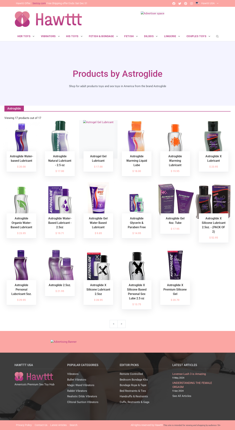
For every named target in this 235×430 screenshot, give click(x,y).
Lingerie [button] (170, 36)
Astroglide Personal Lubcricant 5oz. (21, 289)
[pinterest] (186, 3)
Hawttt (159, 425)
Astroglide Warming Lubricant (175, 161)
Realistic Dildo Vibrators (82, 396)
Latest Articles (58, 425)
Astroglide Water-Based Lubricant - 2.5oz (59, 223)
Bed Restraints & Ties (133, 391)
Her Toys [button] (24, 36)
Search (73, 425)
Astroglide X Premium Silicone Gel (175, 289)
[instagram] (191, 3)
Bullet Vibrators (76, 379)
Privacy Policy (24, 425)
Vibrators (73, 374)
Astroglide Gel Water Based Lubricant (98, 223)
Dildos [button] (149, 36)
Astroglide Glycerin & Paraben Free (137, 223)
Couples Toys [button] (197, 36)
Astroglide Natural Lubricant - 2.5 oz (59, 161)
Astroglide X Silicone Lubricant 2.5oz (98, 289)
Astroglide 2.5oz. (60, 285)
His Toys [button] (72, 36)
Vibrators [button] (49, 36)
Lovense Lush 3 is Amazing (189, 374)
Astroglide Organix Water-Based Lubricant (21, 223)
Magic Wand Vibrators (80, 385)
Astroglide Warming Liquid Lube (136, 161)
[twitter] (180, 3)
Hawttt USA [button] (208, 3)
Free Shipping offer (51, 3)
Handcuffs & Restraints (134, 396)
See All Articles (181, 396)
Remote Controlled (131, 374)
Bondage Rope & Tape (133, 385)
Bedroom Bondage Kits (134, 379)
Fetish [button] (129, 36)
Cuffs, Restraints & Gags (134, 402)
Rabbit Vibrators (77, 391)
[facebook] (174, 3)
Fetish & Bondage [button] (102, 36)
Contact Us (41, 425)
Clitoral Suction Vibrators (82, 402)
